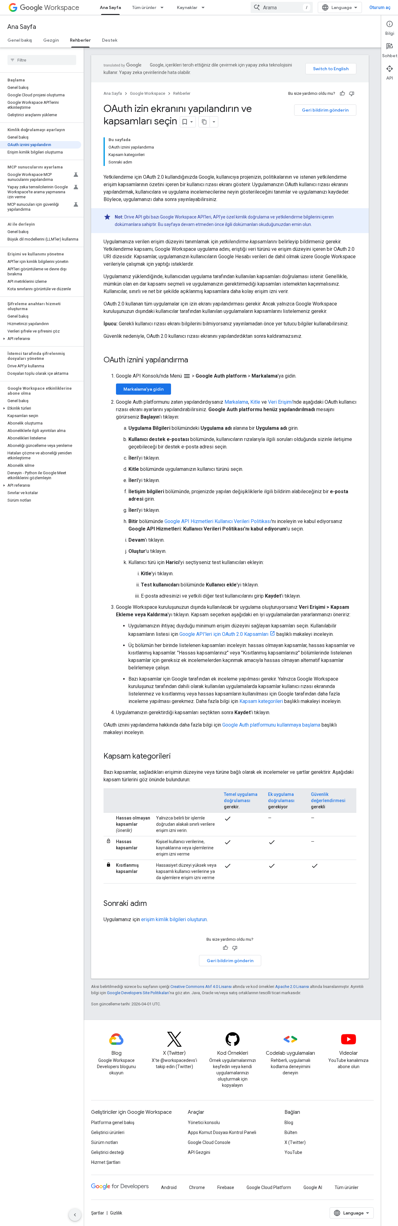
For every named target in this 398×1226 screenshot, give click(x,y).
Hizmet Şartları (105, 1162)
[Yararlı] (342, 93)
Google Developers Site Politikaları (138, 992)
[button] (40, 338)
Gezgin (51, 40)
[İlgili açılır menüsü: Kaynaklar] (204, 7)
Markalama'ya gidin (143, 389)
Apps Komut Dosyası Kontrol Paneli (222, 1132)
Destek (110, 40)
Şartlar (97, 1212)
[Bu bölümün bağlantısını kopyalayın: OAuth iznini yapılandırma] (194, 360)
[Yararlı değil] (351, 93)
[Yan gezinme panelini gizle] (75, 1215)
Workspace (61, 7)
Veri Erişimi (280, 402)
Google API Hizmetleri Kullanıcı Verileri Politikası (217, 521)
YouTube (293, 1152)
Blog (289, 1122)
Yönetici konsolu (204, 1122)
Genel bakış (19, 40)
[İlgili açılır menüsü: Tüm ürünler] (163, 7)
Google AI (312, 1187)
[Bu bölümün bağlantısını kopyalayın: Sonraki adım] (153, 904)
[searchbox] (41, 60)
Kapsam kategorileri (261, 701)
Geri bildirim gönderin (325, 110)
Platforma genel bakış (112, 1122)
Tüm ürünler (144, 7)
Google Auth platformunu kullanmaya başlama (271, 725)
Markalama (236, 402)
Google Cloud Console (209, 1142)
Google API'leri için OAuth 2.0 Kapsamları (223, 634)
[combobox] (282, 7)
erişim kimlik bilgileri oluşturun (174, 919)
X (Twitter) (295, 1142)
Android (169, 1187)
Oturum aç (380, 7)
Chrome (197, 1187)
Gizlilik (116, 1212)
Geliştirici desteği (107, 1152)
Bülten (291, 1132)
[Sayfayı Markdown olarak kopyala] (204, 122)
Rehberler (80, 40)
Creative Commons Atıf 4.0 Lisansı (201, 986)
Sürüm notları (104, 1142)
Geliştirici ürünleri (107, 1132)
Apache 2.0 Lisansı (292, 986)
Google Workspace (147, 93)
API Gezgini (199, 1152)
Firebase (225, 1187)
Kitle (255, 402)
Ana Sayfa (110, 7)
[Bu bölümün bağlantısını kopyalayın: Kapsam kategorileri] (177, 756)
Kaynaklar (187, 7)
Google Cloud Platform (269, 1187)
